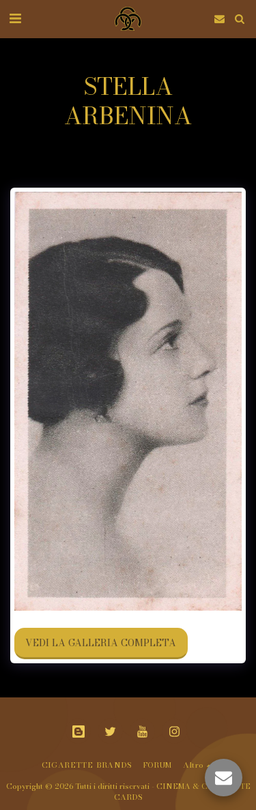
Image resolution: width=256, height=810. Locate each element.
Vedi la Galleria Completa (100, 642)
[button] (15, 18)
